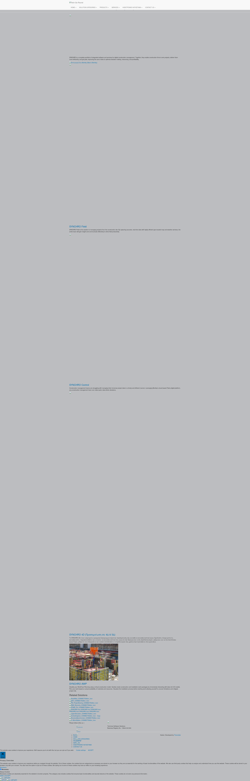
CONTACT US (149, 7)
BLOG (75, 735)
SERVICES (115, 7)
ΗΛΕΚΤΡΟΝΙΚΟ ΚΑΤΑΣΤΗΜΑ (132, 7)
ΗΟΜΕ (73, 7)
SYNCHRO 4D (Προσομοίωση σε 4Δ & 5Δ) (92, 634)
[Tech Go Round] (94, 2)
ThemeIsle (177, 735)
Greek (5, 780)
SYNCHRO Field (78, 226)
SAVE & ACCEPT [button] (5, 776)
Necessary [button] (3, 767)
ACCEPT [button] (91, 750)
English (8, 778)
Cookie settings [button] (81, 750)
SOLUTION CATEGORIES (87, 7)
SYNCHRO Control (79, 384)
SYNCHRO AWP (78, 683)
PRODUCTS (104, 7)
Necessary (5, 769)
